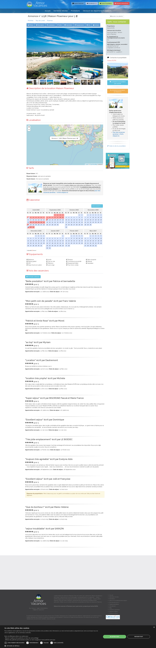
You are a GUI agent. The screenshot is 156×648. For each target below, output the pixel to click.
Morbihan (30, 20)
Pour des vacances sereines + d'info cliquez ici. (119, 134)
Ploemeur (50, 20)
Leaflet (86, 164)
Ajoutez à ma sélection (117, 16)
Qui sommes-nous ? (114, 602)
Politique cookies (113, 613)
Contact (96, 25)
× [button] (154, 627)
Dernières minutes (61, 11)
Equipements (80, 25)
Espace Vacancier (79, 3)
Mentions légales (113, 611)
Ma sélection (112, 606)
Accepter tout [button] (114, 636)
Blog (110, 607)
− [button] (29, 129)
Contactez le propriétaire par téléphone (118, 91)
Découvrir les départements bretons (97, 11)
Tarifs (60, 25)
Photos (31, 25)
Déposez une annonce (122, 3)
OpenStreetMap (93, 164)
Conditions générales (114, 609)
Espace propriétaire (114, 604)
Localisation (51, 25)
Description (40, 25)
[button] (32, 53)
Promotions (75, 11)
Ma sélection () (92, 3)
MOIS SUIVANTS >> (97, 206)
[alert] (78, 636)
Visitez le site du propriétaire (117, 146)
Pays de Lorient (40, 20)
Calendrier (69, 25)
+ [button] (29, 127)
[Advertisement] (118, 197)
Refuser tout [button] (138, 636)
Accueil (47, 11)
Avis (89, 25)
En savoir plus (51, 640)
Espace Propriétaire (106, 3)
